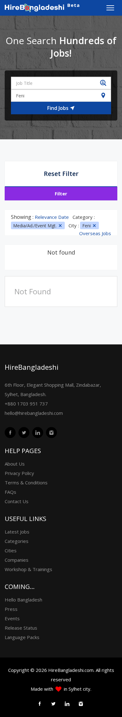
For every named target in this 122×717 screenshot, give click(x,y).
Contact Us (16, 501)
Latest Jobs (17, 532)
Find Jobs (58, 108)
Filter (61, 193)
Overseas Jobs (95, 233)
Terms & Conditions (26, 482)
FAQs (10, 492)
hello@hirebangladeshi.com (34, 413)
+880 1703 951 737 (26, 403)
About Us (15, 464)
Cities (11, 550)
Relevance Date (52, 217)
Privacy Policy (19, 473)
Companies (16, 560)
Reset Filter (61, 173)
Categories (16, 541)
